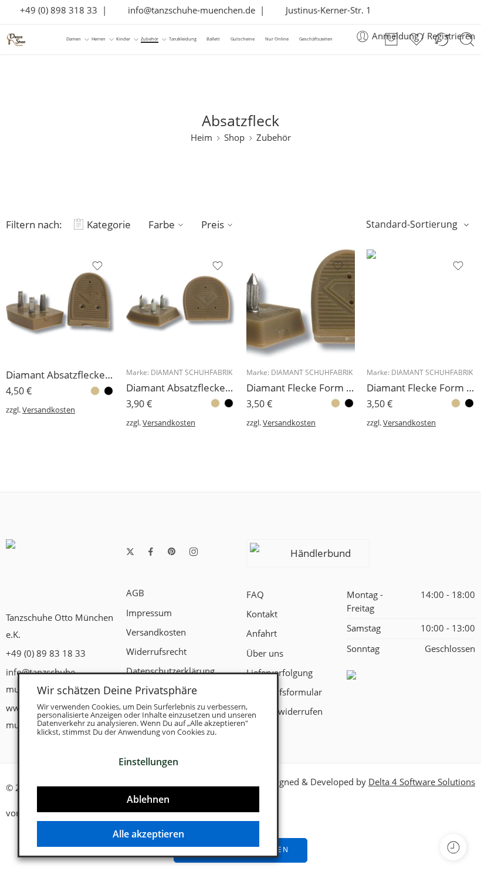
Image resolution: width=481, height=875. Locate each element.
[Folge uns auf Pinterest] (172, 551)
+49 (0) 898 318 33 (55, 10)
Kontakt (261, 614)
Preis (212, 224)
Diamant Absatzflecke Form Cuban (60, 374)
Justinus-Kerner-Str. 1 (325, 10)
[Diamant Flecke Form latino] (421, 303)
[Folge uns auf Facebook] (150, 551)
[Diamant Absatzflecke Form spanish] (180, 303)
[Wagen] (391, 39)
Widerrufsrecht (156, 651)
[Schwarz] (108, 391)
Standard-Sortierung (412, 224)
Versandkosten (48, 409)
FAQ (255, 594)
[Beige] (95, 391)
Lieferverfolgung (279, 672)
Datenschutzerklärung (170, 671)
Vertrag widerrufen (284, 711)
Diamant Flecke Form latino (421, 387)
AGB (135, 593)
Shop (234, 137)
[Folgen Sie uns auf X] (130, 552)
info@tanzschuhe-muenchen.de (188, 10)
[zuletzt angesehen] (453, 847)
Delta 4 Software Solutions (421, 782)
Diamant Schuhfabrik (191, 372)
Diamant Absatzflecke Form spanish (180, 387)
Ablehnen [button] (148, 799)
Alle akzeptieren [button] (148, 833)
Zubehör (273, 137)
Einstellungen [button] (148, 761)
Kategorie (109, 224)
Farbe (161, 224)
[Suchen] (467, 39)
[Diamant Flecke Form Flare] (300, 303)
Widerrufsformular (284, 692)
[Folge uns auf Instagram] (193, 551)
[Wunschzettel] (97, 266)
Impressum (149, 613)
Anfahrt (261, 633)
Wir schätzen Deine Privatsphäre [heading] (117, 690)
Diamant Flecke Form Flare (300, 387)
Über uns (264, 653)
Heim (201, 137)
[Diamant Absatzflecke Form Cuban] (60, 303)
